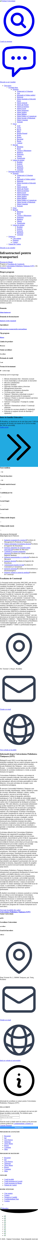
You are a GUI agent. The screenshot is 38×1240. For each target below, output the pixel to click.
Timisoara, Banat (5, 268)
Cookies (7, 1201)
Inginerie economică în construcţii (15, 540)
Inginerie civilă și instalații (8, 321)
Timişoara (7, 1142)
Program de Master (6, 262)
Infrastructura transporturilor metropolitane (13, 329)
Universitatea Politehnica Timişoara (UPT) (20, 266)
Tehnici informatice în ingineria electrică (17, 544)
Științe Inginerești (5, 312)
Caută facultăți (9, 1179)
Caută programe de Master (13, 1183)
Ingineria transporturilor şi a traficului (16, 557)
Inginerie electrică (10, 561)
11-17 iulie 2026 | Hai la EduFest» (18, 7)
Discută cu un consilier (7, 248)
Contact (6, 1195)
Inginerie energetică (10, 569)
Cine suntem (8, 1193)
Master (2, 337)
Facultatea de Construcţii (16, 264)
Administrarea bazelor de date (14, 565)
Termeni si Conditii (10, 1197)
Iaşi (5, 1138)
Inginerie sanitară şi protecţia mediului (16, 572)
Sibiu (6, 1149)
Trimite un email (5, 709)
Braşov (6, 1145)
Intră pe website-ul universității (10, 1060)
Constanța (7, 1147)
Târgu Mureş (8, 1143)
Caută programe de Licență (13, 1181)
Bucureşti (7, 1136)
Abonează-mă (19, 1127)
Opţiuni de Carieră (10, 1185)
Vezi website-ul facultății (8, 750)
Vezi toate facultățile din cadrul (15, 911)
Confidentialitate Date (11, 1199)
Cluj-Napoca (8, 1140)
